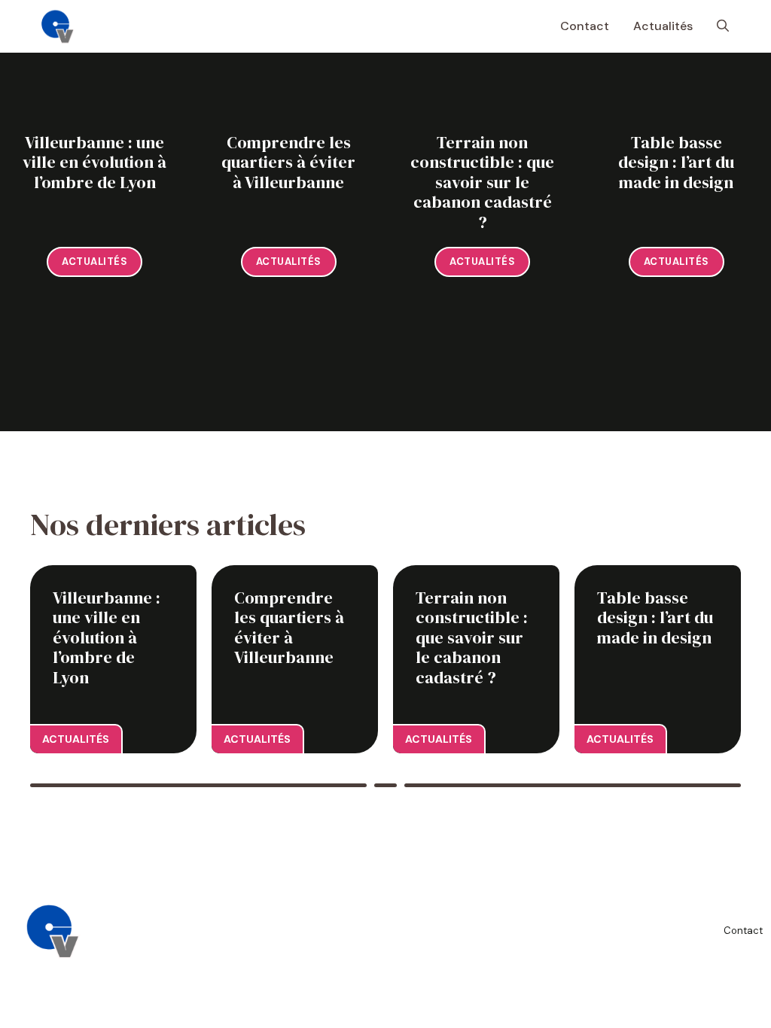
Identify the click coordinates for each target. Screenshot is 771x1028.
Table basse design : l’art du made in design (676, 162)
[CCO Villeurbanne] (58, 26)
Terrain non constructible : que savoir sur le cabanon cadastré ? (482, 182)
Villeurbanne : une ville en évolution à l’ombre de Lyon (94, 162)
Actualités (663, 26)
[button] (723, 26)
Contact (584, 26)
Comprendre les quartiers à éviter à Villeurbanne (288, 162)
